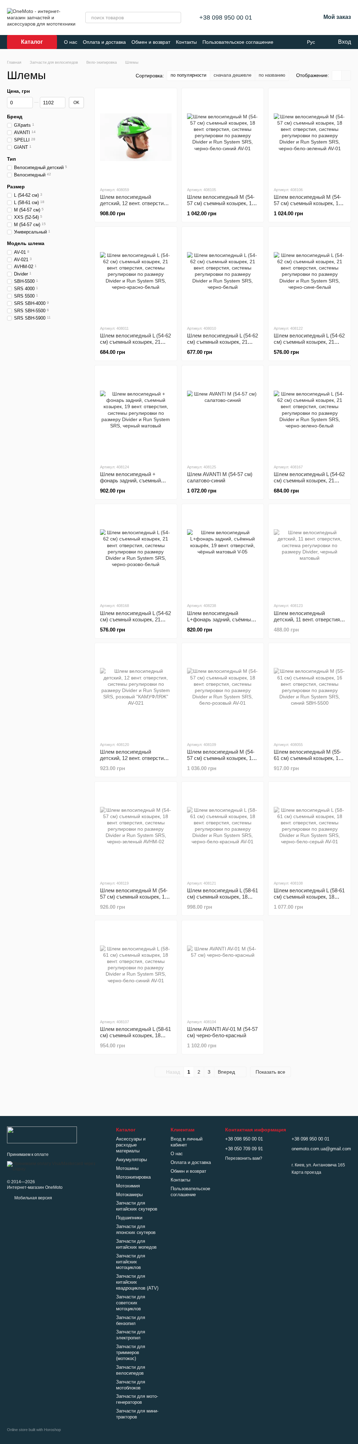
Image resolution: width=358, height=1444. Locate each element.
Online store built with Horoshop (34, 1430)
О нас (70, 42)
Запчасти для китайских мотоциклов (130, 1261)
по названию (272, 75)
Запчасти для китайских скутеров (136, 1206)
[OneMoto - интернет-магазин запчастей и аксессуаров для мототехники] (42, 1134)
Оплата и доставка (104, 42)
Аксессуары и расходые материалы (130, 1144)
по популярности (188, 75)
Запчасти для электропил (130, 1334)
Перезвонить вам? (243, 1158)
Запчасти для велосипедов (130, 1370)
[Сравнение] (278, 17)
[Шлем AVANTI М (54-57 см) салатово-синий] (223, 414)
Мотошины (127, 1168)
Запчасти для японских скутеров (136, 1229)
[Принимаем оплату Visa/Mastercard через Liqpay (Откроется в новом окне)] (56, 1166)
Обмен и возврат (150, 42)
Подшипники (129, 1217)
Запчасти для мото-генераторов (137, 1399)
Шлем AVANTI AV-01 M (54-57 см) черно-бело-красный (222, 1032)
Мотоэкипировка (133, 1177)
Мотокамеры (129, 1194)
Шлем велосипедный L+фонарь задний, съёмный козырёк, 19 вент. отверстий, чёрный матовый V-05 (221, 622)
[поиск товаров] (175, 17)
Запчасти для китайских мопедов (136, 1244)
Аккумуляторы (131, 1159)
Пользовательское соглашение (237, 42)
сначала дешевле (232, 75)
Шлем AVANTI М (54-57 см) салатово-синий (219, 477)
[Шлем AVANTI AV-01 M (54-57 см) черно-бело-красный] (223, 969)
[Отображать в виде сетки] (337, 75)
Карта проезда (306, 1172)
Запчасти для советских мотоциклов (130, 1302)
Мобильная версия (32, 1197)
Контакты (186, 42)
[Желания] (296, 17)
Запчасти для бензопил (130, 1320)
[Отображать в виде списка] (346, 75)
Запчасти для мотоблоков (130, 1384)
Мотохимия (128, 1185)
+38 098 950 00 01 (225, 17)
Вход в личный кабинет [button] (186, 1141)
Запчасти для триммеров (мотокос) (130, 1352)
